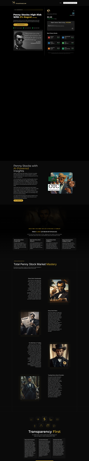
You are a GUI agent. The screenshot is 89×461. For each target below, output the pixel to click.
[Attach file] (48, 28)
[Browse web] (51, 28)
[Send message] (72, 28)
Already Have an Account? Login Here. (70, 2)
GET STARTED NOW (18, 200)
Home (61, 2)
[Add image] (50, 28)
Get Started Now (20, 24)
